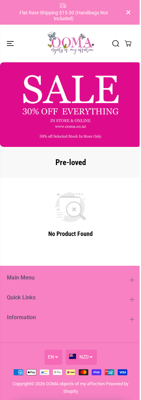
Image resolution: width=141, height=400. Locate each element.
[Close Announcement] (128, 12)
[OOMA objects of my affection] (70, 43)
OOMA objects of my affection (75, 383)
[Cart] (128, 43)
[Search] (116, 43)
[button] (11, 43)
